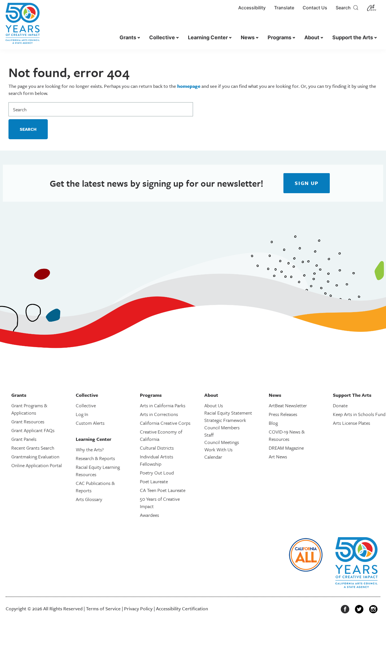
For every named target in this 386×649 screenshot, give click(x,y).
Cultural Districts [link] (157, 447)
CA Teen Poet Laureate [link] (162, 490)
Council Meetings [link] (221, 442)
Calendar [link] (213, 456)
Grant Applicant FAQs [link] (33, 430)
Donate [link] (340, 405)
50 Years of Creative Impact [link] (160, 502)
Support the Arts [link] (352, 37)
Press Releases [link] (283, 414)
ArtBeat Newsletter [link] (288, 405)
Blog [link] (273, 422)
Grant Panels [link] (23, 439)
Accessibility (252, 7)
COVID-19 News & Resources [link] (287, 435)
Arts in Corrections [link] (159, 414)
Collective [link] (162, 37)
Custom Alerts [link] (90, 422)
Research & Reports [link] (95, 458)
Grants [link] (128, 37)
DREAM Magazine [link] (286, 447)
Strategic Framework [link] (225, 420)
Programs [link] (279, 37)
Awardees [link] (149, 515)
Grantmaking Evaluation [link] (35, 456)
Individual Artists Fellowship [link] (156, 460)
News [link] (248, 37)
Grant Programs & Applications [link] (29, 409)
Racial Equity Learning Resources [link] (98, 470)
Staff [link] (209, 434)
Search (344, 7)
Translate (284, 7)
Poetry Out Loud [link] (157, 472)
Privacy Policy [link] (138, 608)
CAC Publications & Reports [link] (95, 487)
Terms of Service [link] (103, 608)
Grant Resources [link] (27, 421)
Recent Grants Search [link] (32, 447)
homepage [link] (188, 86)
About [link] (311, 37)
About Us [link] (213, 405)
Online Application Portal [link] (36, 465)
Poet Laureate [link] (154, 481)
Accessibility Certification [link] (182, 608)
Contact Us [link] (315, 7)
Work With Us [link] (218, 449)
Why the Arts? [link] (90, 449)
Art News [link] (278, 456)
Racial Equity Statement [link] (228, 412)
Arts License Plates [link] (351, 422)
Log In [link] (82, 414)
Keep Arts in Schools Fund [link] (359, 414)
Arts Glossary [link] (89, 499)
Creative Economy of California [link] (161, 435)
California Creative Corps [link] (165, 422)
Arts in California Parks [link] (162, 405)
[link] (23, 26)
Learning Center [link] (208, 37)
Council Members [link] (222, 427)
